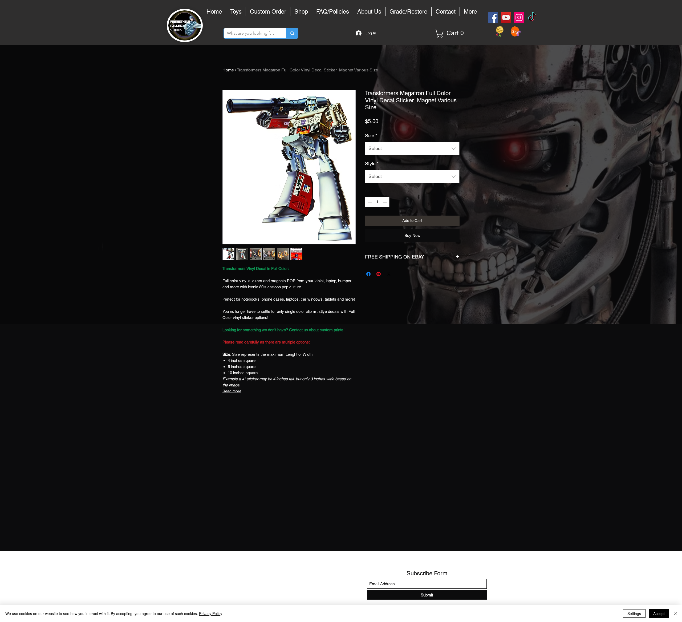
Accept (659, 613)
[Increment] (385, 202)
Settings (634, 613)
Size (371, 135)
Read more (231, 391)
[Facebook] (493, 17)
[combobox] (412, 148)
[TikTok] (532, 17)
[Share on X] (388, 274)
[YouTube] (506, 17)
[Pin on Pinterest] (378, 274)
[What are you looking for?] (292, 33)
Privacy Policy (210, 613)
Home (228, 69)
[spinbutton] (377, 202)
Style (372, 163)
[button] (451, 33)
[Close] (675, 613)
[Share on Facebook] (368, 274)
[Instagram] (519, 17)
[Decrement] (369, 202)
